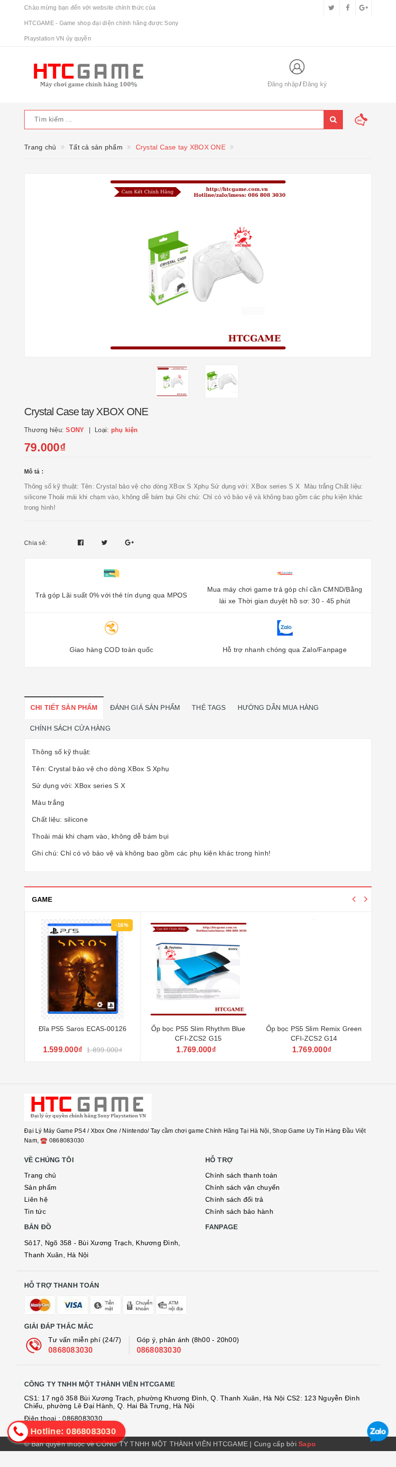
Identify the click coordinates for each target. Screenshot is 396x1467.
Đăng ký (315, 84)
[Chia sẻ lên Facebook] (81, 542)
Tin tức (35, 1211)
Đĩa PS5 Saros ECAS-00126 (83, 1028)
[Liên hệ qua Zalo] (378, 1432)
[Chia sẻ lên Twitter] (105, 542)
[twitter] (331, 7)
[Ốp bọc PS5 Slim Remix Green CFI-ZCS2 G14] (313, 969)
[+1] (129, 542)
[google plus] (363, 7)
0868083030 (70, 1350)
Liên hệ (36, 1199)
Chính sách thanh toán (241, 1175)
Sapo (307, 1444)
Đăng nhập (283, 84)
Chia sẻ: (35, 543)
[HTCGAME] (137, 75)
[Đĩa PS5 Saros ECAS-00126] (82, 969)
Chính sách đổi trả (234, 1199)
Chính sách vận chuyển (242, 1187)
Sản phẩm (40, 1187)
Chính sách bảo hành (239, 1211)
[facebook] (347, 7)
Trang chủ (40, 1175)
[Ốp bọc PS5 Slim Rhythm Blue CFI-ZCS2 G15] (198, 969)
